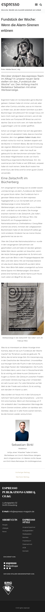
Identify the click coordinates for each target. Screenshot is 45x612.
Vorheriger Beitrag (22, 472)
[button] (36, 4)
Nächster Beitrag (22, 477)
